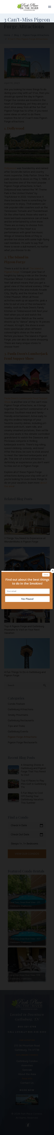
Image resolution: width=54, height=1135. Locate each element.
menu (49, 7)
